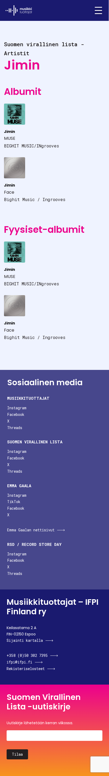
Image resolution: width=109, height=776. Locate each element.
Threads (14, 427)
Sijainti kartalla (25, 640)
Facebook (15, 414)
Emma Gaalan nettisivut (30, 529)
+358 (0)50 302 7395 (27, 655)
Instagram (16, 407)
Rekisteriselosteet (26, 668)
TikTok (13, 501)
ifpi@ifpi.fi (19, 662)
